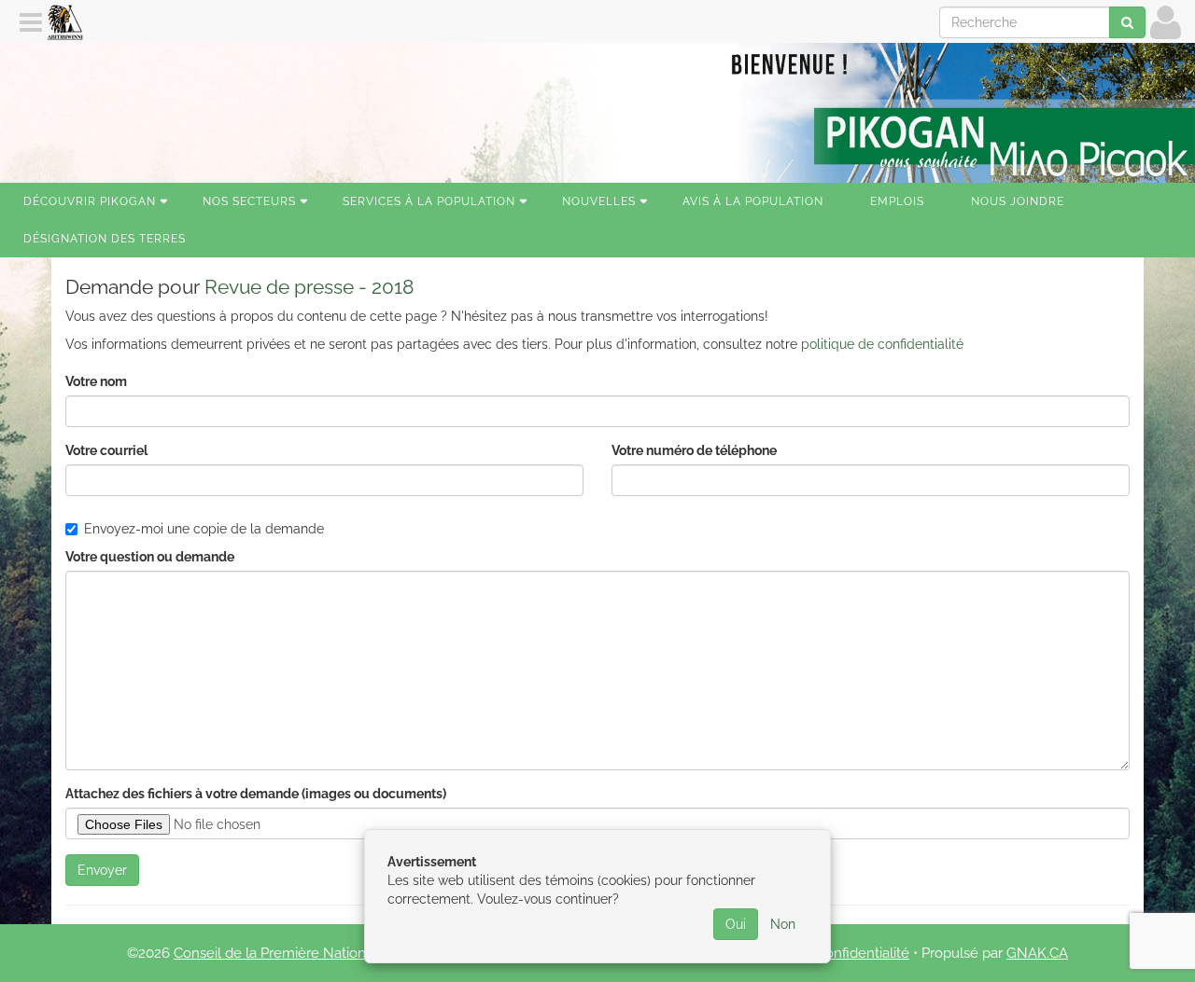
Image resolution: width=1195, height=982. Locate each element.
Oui (735, 924)
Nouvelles (599, 201)
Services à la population (429, 201)
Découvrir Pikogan (89, 201)
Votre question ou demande (149, 556)
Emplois (897, 201)
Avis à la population (752, 201)
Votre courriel (106, 450)
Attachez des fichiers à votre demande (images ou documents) (255, 793)
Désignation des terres (104, 238)
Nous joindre (1017, 201)
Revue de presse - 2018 (309, 286)
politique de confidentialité (882, 344)
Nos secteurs (249, 201)
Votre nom (96, 381)
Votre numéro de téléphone (694, 450)
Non (782, 924)
